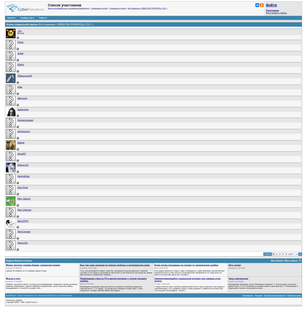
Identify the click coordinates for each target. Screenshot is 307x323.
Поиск (42, 18)
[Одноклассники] (262, 5)
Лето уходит (234, 265)
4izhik (20, 53)
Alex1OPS (22, 221)
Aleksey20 (22, 165)
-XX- (19, 31)
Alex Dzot (22, 187)
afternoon (22, 98)
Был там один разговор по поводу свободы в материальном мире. (115, 265)
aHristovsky (23, 131)
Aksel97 (21, 154)
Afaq (19, 87)
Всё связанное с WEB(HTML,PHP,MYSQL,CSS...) (147, 8)
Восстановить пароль (276, 13)
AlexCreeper (24, 231)
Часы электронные (238, 278)
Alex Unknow (24, 210)
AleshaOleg (23, 176)
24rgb (20, 42)
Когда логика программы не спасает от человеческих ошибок (186, 265)
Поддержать (248, 295)
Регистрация (272, 10)
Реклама (258, 295)
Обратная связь (294, 295)
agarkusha (22, 109)
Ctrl (291, 254)
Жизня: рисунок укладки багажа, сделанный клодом (33, 265)
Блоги (10, 18)
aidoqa (20, 142)
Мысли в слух (13, 278)
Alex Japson (23, 198)
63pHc (20, 64)
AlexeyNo (22, 243)
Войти (271, 5)
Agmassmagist (25, 120)
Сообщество (26, 18)
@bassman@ (24, 76)
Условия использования (275, 295)
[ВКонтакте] (257, 5)
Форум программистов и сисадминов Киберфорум (68, 8)
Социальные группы (99, 8)
